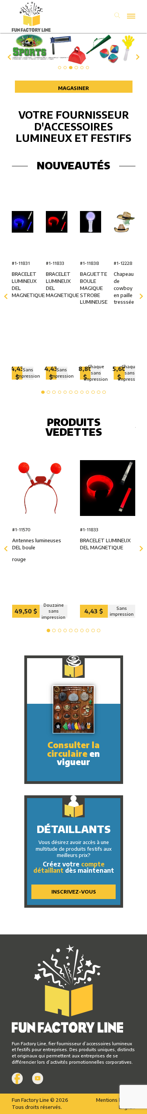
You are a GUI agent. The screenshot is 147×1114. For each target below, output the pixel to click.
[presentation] (8, 57)
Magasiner (73, 88)
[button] (60, 68)
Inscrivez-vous (73, 891)
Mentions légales (115, 1100)
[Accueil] (43, 16)
